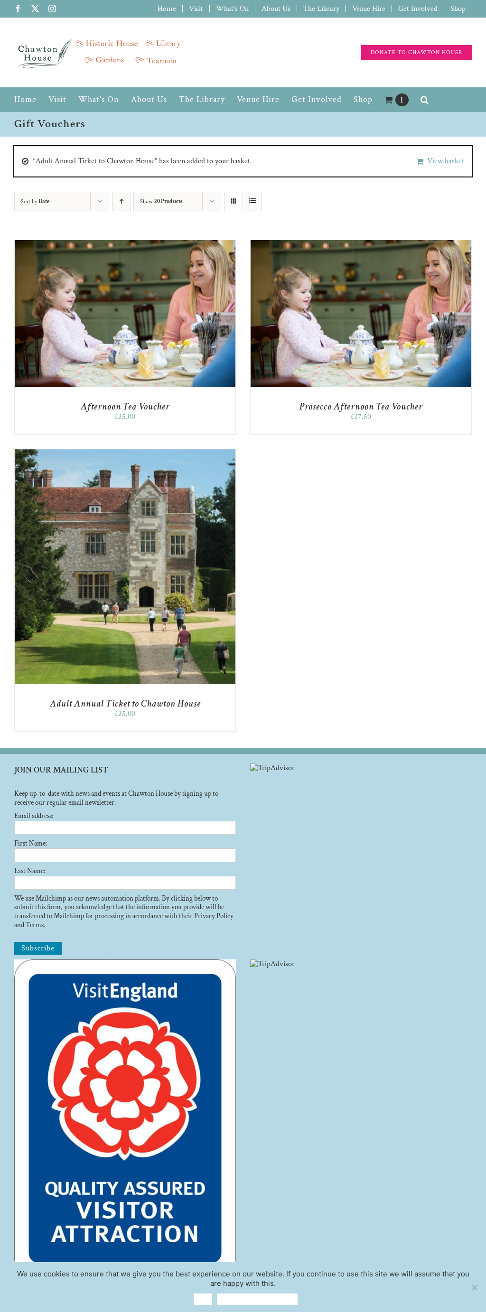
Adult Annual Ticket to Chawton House (125, 704)
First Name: (30, 843)
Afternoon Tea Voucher (125, 406)
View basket (445, 161)
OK (202, 1299)
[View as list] (252, 201)
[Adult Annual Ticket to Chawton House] (125, 454)
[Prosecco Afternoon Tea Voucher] (361, 245)
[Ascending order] (121, 201)
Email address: (33, 815)
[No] (474, 1287)
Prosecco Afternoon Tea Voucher (361, 406)
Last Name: (29, 870)
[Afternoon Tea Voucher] (125, 245)
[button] (425, 100)
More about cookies (257, 1299)
